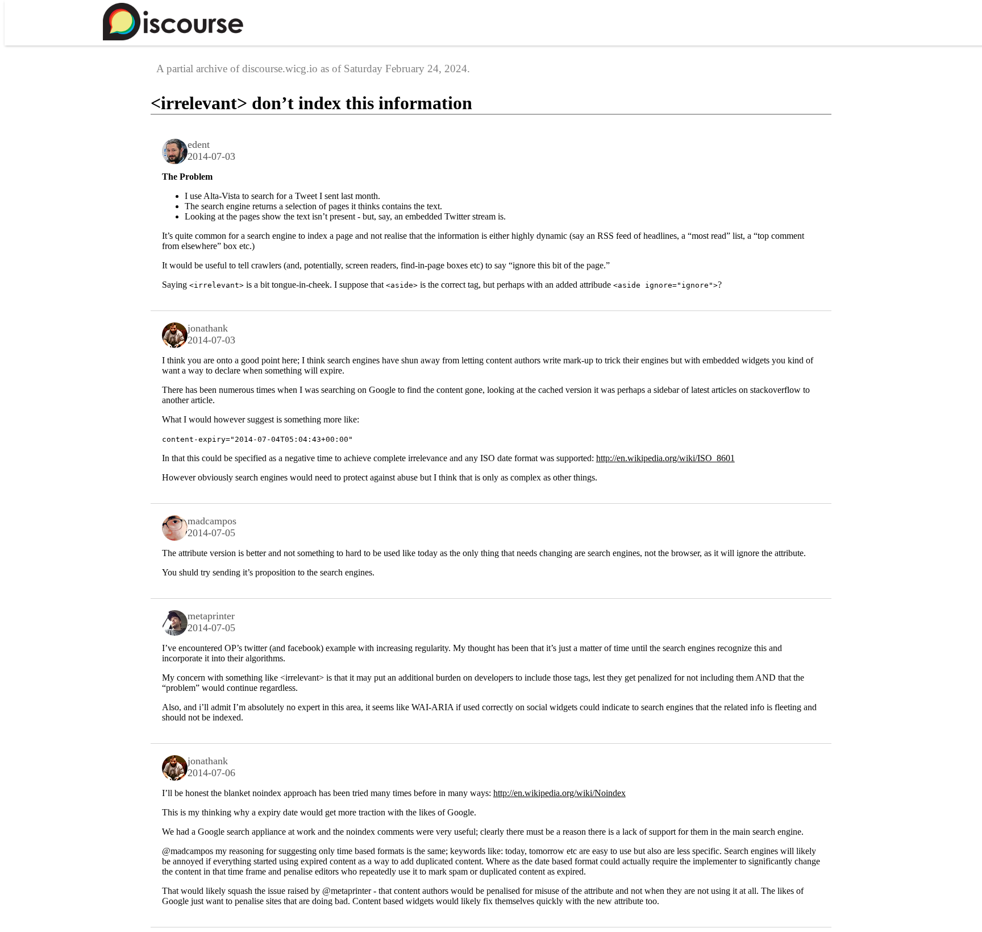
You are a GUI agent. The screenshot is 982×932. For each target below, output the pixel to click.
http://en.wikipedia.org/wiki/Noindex (559, 793)
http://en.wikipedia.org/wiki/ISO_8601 (665, 458)
